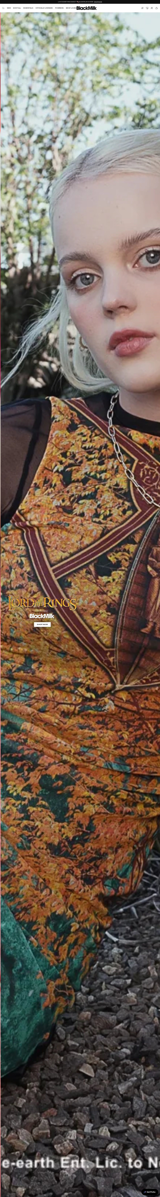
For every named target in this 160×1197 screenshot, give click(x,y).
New (9, 8)
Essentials (28, 8)
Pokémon (59, 8)
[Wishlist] (147, 8)
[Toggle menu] (3, 8)
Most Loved (71, 8)
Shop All (17, 8)
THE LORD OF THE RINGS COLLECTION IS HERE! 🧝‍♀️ (80, 2)
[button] (142, 8)
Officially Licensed (44, 8)
